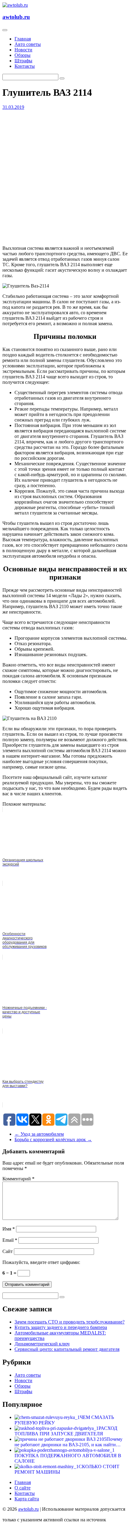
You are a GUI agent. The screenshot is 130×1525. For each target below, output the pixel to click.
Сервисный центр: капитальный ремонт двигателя (67, 1349)
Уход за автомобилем (39, 1134)
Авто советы (28, 44)
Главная (23, 38)
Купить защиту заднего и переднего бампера (61, 1327)
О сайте (23, 1487)
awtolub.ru (16, 17)
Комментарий (18, 1178)
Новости (23, 49)
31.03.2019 (13, 107)
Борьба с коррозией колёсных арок (53, 1139)
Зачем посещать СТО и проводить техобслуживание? (70, 1321)
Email (9, 1240)
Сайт (7, 1251)
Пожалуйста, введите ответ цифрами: (41, 1262)
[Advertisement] (65, 175)
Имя (8, 1228)
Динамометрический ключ (42, 1343)
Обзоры (23, 55)
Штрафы (23, 60)
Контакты (25, 66)
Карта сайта (27, 1498)
